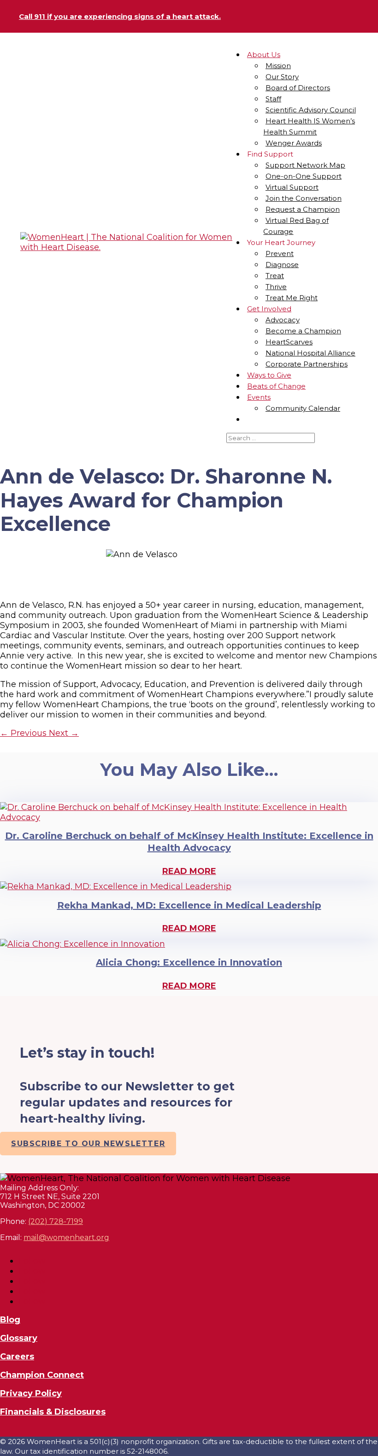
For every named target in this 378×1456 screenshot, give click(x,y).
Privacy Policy (31, 1393)
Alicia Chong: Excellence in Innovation (189, 962)
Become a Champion (303, 330)
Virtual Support (292, 187)
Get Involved (269, 308)
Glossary (18, 1338)
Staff (273, 98)
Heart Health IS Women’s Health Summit (309, 126)
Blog (10, 1320)
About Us (263, 54)
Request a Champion (303, 209)
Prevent (280, 253)
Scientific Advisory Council (311, 109)
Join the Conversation (304, 198)
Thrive (276, 286)
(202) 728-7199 (55, 1221)
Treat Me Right (292, 297)
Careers (17, 1356)
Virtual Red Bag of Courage (296, 226)
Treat (275, 275)
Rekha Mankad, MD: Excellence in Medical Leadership (189, 905)
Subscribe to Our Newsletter (88, 1143)
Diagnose (282, 264)
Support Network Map (305, 165)
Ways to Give (269, 375)
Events (259, 397)
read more (189, 871)
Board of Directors (298, 87)
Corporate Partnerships (307, 364)
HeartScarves (289, 342)
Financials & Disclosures (53, 1412)
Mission (278, 65)
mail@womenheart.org (66, 1237)
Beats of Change (276, 386)
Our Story (282, 76)
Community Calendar (303, 408)
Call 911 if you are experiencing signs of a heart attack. (120, 16)
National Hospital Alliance (310, 353)
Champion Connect (42, 1375)
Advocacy (283, 319)
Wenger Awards (294, 143)
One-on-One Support (304, 176)
